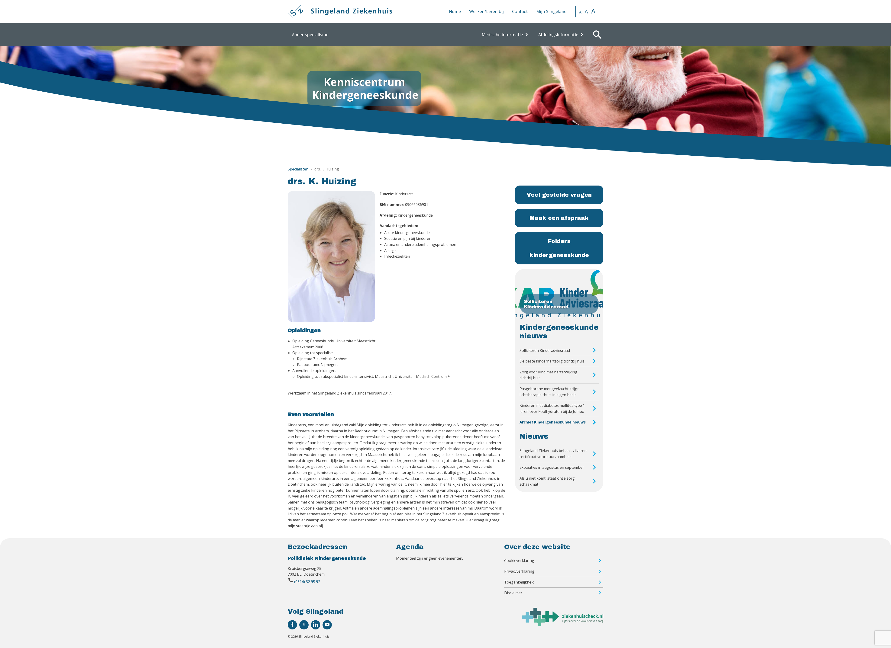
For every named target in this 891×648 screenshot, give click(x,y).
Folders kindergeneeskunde (559, 248)
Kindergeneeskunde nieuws (559, 332)
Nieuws (534, 436)
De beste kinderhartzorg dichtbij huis (552, 361)
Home (455, 11)
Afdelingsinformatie (558, 34)
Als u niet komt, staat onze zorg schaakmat (547, 481)
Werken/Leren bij (486, 11)
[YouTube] (327, 624)
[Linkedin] (315, 624)
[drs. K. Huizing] (331, 257)
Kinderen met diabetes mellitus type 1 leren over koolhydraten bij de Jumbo (552, 408)
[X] (304, 624)
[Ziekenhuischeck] (562, 624)
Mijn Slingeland (551, 11)
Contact (520, 11)
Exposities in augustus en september (552, 467)
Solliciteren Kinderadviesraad (545, 350)
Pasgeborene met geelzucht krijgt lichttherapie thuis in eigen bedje (549, 391)
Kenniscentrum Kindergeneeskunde (365, 88)
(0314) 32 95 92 (307, 581)
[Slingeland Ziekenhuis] (340, 12)
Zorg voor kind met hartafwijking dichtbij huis (548, 375)
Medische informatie (502, 34)
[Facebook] (292, 624)
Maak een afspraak (559, 218)
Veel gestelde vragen (559, 195)
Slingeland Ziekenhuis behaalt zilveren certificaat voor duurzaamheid (553, 453)
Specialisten (298, 169)
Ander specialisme (310, 34)
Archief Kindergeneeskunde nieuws (553, 422)
